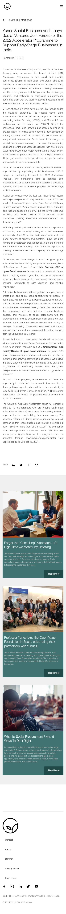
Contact (9, 839)
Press (8, 849)
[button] (60, 6)
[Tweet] (21, 465)
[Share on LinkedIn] (13, 465)
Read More (54, 574)
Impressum (10, 878)
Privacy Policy (12, 868)
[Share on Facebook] (29, 465)
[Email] (36, 465)
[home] (7, 6)
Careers (9, 859)
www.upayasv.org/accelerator (41, 438)
